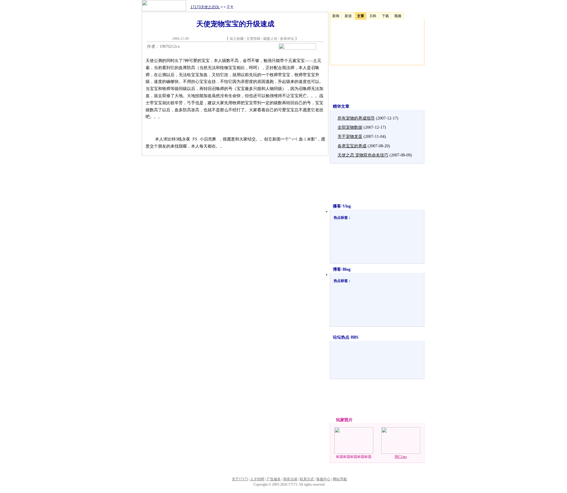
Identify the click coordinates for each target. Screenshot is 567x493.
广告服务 (274, 479)
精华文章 (341, 106)
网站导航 (340, 479)
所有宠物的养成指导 (356, 118)
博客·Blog (342, 269)
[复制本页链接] (297, 48)
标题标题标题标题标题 (354, 457)
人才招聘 (257, 479)
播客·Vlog (342, 206)
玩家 (340, 420)
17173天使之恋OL (205, 7)
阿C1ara (401, 457)
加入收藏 (236, 39)
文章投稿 (253, 39)
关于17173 (240, 479)
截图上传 (270, 39)
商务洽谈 (290, 479)
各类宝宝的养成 (352, 146)
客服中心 (323, 479)
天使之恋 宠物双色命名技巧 (363, 155)
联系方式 (307, 479)
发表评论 (287, 39)
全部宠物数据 (350, 127)
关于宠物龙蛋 (350, 136)
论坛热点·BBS (346, 337)
